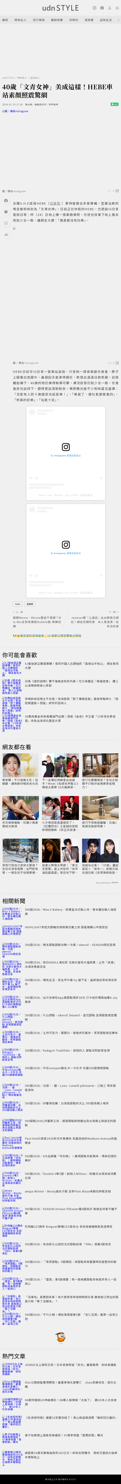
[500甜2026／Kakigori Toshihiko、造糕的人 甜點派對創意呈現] (12, 1055)
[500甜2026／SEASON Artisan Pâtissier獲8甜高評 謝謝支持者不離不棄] (12, 1214)
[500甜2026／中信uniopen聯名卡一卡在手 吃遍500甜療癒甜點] (12, 1073)
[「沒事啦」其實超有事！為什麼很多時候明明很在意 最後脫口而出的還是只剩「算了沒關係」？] (12, 1302)
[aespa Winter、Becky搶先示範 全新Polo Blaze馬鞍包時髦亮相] (12, 1196)
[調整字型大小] (6, 234)
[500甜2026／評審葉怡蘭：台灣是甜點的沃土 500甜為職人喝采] (12, 1108)
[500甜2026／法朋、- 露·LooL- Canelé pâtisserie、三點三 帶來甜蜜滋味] (12, 1090)
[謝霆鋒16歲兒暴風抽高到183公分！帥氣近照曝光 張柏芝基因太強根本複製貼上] (12, 1458)
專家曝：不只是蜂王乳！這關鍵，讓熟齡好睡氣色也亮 (20, 781)
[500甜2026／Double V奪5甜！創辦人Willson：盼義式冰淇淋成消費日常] (12, 1178)
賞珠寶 (89, 20)
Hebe (17, 604)
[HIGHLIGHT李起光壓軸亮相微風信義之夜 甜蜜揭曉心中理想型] (12, 932)
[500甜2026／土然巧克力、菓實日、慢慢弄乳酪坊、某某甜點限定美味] (12, 1037)
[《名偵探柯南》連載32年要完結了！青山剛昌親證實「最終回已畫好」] (12, 1422)
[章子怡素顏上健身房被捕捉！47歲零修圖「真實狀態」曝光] (12, 1440)
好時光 (73, 20)
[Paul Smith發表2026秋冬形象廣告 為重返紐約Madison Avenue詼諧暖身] (12, 1143)
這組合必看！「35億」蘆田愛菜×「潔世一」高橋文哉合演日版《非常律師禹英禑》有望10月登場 (100, 868)
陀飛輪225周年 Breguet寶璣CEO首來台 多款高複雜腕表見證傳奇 (68, 1226)
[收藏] (6, 223)
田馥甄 (30, 604)
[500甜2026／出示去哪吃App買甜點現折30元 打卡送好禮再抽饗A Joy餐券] (12, 1002)
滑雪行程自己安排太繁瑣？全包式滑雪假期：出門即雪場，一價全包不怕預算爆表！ (20, 868)
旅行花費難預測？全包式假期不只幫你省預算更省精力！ (100, 783)
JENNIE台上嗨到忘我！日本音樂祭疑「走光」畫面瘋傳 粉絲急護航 (70, 1365)
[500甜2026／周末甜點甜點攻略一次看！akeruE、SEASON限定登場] (12, 949)
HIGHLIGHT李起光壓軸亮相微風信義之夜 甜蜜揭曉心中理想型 (66, 927)
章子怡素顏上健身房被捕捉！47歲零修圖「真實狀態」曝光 (64, 1435)
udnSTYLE (8, 78)
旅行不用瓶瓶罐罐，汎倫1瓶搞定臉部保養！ (99, 824)
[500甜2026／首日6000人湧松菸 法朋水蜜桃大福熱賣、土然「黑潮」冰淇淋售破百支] (12, 967)
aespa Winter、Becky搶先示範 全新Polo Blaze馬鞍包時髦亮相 (68, 1191)
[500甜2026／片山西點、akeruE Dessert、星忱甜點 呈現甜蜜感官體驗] (12, 1020)
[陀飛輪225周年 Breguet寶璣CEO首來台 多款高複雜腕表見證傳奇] (12, 1231)
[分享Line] (6, 212)
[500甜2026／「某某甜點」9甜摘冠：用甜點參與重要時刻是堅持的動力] (12, 1266)
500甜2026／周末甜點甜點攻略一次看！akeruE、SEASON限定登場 (70, 945)
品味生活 (106, 20)
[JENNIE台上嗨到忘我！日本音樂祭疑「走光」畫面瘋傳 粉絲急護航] (12, 1369)
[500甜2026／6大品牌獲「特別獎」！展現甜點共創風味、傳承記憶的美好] (12, 1161)
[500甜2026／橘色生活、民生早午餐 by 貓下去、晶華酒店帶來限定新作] (12, 985)
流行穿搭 (39, 20)
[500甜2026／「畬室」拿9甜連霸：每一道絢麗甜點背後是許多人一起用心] (12, 1284)
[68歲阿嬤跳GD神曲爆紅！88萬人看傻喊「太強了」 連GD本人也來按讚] (12, 1405)
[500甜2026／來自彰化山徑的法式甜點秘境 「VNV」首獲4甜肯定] (12, 1249)
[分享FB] (6, 200)
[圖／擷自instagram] (60, 148)
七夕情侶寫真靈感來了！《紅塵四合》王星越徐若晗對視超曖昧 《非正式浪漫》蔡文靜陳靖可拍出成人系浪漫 (60, 826)
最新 (5, 20)
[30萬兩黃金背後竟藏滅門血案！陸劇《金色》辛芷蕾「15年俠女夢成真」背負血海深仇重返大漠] (12, 721)
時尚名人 (20, 20)
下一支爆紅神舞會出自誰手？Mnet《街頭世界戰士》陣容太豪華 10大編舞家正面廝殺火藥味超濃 (60, 783)
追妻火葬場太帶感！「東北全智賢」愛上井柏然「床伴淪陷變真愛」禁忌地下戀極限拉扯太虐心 (60, 868)
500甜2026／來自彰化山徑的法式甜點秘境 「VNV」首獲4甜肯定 (68, 1244)
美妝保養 (57, 20)
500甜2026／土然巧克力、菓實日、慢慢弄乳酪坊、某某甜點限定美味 (71, 1033)
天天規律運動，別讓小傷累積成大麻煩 (20, 824)
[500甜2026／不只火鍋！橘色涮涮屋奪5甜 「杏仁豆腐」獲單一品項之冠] (12, 1319)
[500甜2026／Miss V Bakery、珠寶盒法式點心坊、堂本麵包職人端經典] (12, 914)
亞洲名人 (35, 78)
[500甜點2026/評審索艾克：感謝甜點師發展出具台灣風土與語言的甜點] (12, 1126)
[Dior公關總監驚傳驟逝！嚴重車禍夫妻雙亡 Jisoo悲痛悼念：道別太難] (12, 1387)
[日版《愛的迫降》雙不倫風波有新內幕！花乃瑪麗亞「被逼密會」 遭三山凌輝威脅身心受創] (12, 686)
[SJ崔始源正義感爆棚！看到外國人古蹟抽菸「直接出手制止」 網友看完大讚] (12, 668)
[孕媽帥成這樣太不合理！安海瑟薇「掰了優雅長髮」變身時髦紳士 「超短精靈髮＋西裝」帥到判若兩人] (12, 703)
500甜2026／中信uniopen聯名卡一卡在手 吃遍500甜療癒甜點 (67, 1068)
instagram (19, 191)
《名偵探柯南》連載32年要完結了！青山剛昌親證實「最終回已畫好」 (71, 1417)
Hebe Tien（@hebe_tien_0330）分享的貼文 (66, 495)
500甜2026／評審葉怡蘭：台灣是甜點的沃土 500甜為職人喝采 (67, 1103)
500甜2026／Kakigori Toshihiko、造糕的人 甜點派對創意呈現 (67, 1050)
